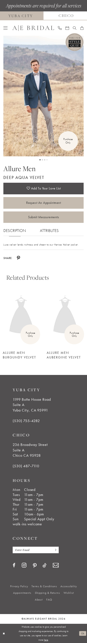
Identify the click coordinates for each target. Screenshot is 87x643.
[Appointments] (67, 28)
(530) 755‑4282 (26, 420)
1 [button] (40, 160)
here (46, 640)
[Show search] (74, 28)
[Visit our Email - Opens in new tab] (55, 565)
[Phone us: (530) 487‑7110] (60, 28)
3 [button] (44, 160)
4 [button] (47, 160)
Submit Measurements (43, 217)
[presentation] (21, 315)
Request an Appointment (43, 202)
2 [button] (42, 160)
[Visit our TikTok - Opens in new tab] (44, 565)
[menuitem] (5, 28)
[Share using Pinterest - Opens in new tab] (18, 257)
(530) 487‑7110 (26, 466)
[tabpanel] (43, 96)
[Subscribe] (54, 550)
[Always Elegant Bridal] (33, 28)
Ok (82, 633)
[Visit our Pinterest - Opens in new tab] (35, 565)
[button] (5, 28)
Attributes (49, 230)
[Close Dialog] (4, 633)
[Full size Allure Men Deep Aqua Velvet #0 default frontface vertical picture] (43, 96)
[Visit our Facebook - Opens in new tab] (14, 565)
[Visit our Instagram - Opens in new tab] (24, 565)
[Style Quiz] (74, 42)
